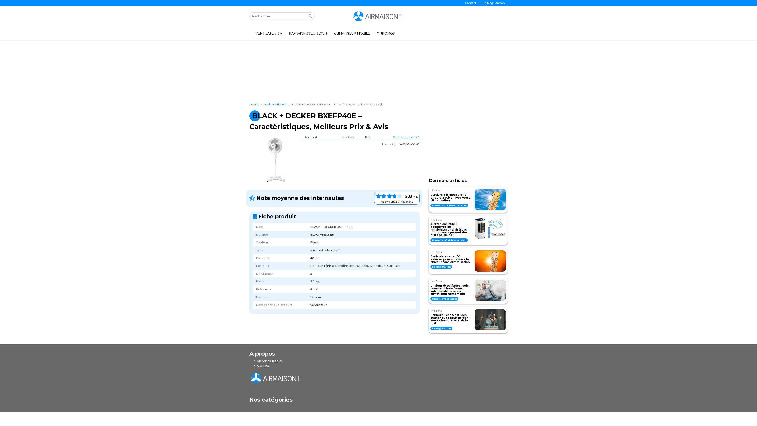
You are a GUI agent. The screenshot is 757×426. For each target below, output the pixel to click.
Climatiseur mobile (352, 33)
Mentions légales (270, 361)
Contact (470, 3)
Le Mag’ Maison (494, 3)
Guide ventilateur (275, 104)
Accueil (254, 104)
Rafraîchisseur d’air (308, 33)
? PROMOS (386, 33)
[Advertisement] (367, 73)
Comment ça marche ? (406, 137)
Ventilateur (267, 33)
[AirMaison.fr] (378, 16)
